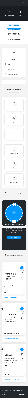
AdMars (4, 392)
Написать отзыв (15, 237)
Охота (6, 297)
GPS (14, 122)
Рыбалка (7, 338)
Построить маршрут (14, 108)
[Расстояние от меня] (2, 268)
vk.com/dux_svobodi (12, 74)
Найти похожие (14, 182)
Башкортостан (14, 29)
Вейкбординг (14, 25)
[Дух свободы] (14, 52)
